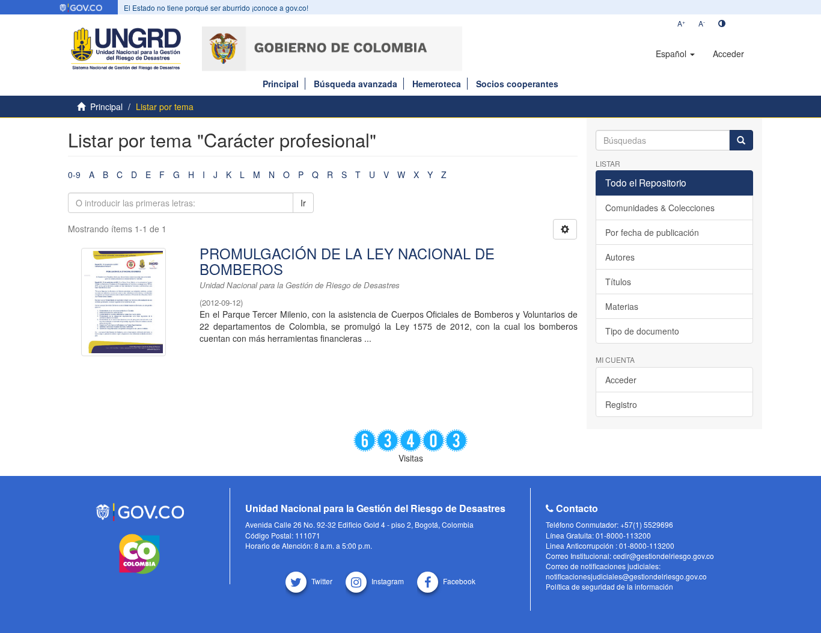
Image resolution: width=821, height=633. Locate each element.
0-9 (74, 174)
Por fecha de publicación (652, 232)
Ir (303, 203)
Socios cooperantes (517, 84)
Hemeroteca (436, 84)
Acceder (620, 380)
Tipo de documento (642, 331)
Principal (281, 84)
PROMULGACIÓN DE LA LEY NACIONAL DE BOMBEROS (347, 261)
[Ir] (741, 140)
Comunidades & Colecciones (660, 208)
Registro (621, 404)
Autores (620, 257)
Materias (621, 306)
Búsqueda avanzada (355, 84)
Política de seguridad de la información (609, 586)
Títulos (618, 282)
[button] (675, 54)
